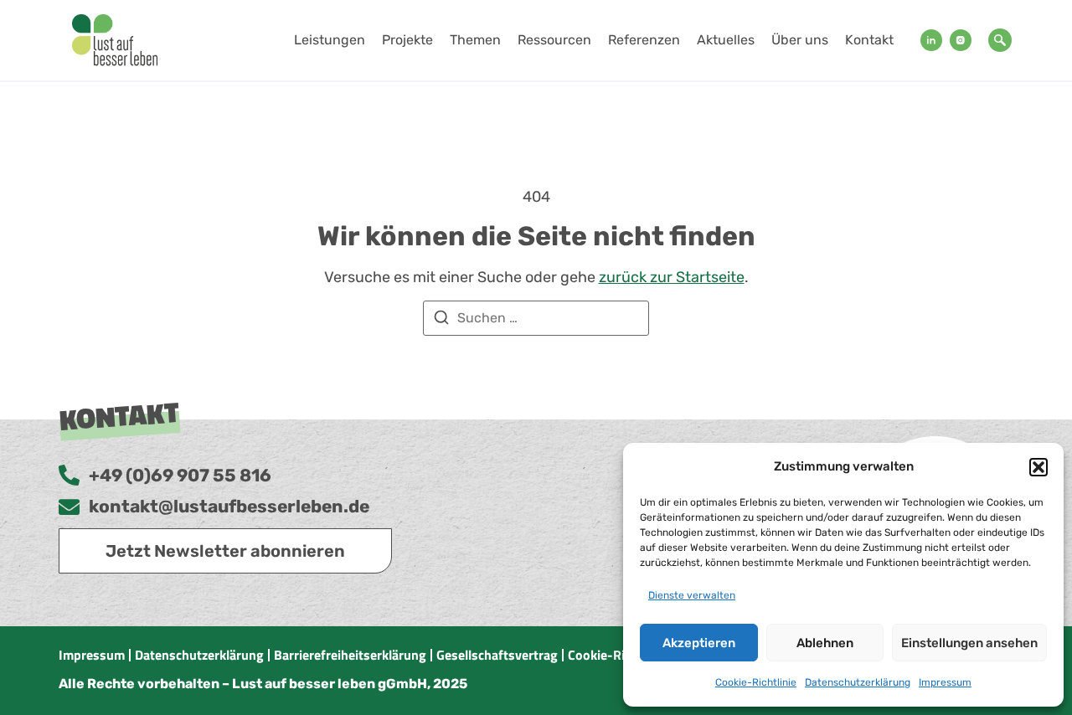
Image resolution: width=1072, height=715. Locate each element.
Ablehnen (824, 643)
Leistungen (329, 40)
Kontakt (869, 40)
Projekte (407, 40)
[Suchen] (441, 320)
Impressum (945, 682)
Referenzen (644, 40)
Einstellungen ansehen (969, 643)
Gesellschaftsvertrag (497, 655)
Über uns (799, 40)
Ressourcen (554, 40)
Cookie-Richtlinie (755, 682)
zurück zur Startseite (672, 277)
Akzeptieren (698, 643)
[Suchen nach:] (536, 318)
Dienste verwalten (691, 595)
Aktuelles (726, 40)
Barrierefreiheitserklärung (350, 655)
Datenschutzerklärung (857, 682)
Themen (475, 40)
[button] (1038, 467)
